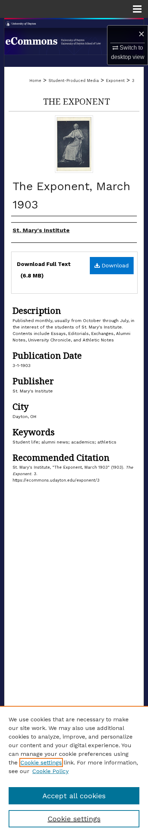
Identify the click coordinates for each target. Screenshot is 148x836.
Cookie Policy (50, 771)
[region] (74, 771)
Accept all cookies (74, 795)
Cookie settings (41, 762)
